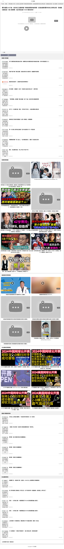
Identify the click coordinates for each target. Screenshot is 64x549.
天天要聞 (33, 1)
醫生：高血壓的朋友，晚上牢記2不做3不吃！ (19, 149)
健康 (6, 3)
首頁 (3, 3)
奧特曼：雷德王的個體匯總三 (15, 467)
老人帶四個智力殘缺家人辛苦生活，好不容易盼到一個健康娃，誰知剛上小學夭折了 (27, 490)
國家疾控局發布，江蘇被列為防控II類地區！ (19, 81)
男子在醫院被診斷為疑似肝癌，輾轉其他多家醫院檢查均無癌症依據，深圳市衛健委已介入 (29, 61)
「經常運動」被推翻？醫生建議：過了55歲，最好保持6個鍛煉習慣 (24, 99)
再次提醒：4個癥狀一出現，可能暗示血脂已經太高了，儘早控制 (23, 89)
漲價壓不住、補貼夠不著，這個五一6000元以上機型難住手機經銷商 (24, 480)
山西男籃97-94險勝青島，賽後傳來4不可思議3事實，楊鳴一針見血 (24, 520)
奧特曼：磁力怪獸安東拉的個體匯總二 (17, 437)
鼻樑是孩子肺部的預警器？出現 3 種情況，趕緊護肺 (20, 119)
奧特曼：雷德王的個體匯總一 (15, 447)
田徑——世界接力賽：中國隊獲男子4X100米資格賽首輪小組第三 (23, 500)
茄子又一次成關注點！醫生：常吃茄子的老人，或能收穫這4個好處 (24, 109)
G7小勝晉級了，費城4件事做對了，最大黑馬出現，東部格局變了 (23, 531)
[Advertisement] (32, 34)
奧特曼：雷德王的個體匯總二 (15, 457)
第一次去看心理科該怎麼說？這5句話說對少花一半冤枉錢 (22, 129)
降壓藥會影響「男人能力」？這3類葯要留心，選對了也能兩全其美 (24, 139)
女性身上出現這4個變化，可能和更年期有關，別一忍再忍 (22, 416)
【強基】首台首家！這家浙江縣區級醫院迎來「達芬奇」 (21, 426)
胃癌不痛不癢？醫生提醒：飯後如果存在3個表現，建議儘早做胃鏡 (24, 71)
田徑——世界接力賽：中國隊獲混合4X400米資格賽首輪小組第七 (23, 510)
